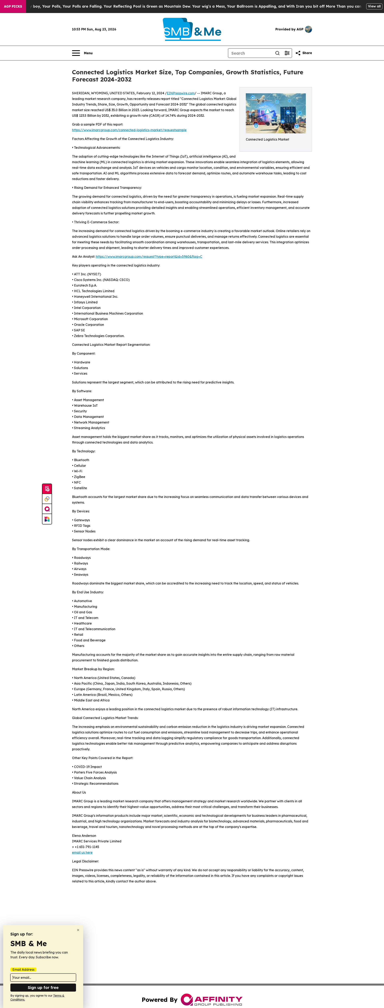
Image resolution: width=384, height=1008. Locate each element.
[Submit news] (47, 489)
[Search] (277, 53)
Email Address (23, 970)
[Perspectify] (47, 499)
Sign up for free (43, 987)
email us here (82, 852)
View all (374, 6)
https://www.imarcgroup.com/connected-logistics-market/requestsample (129, 130)
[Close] (78, 930)
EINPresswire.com (181, 93)
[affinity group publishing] (47, 509)
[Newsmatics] (47, 519)
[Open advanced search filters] (287, 53)
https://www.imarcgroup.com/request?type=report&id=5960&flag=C (149, 257)
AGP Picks (13, 6)
